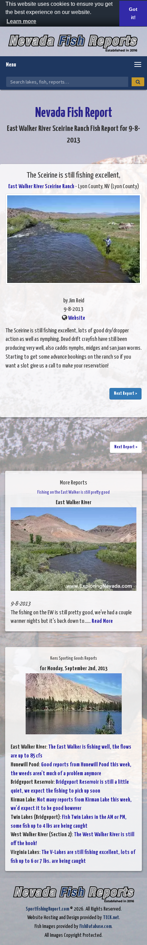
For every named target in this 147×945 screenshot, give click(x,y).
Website (76, 318)
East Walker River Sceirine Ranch (41, 187)
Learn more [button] (21, 21)
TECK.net (111, 917)
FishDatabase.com (95, 926)
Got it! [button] (133, 13)
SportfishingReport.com (47, 909)
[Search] (138, 81)
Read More (102, 621)
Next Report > (125, 393)
